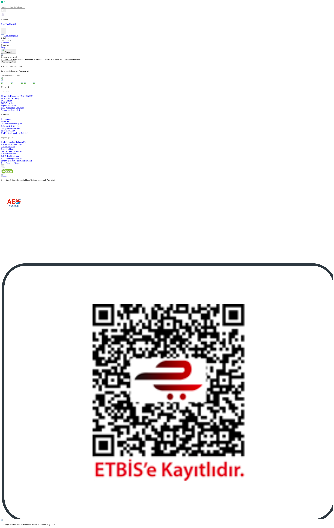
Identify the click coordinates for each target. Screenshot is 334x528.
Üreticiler (5, 43)
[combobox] (2, 165)
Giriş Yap (5, 24)
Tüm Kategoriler (11, 36)
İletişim (4, 47)
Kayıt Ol (12, 24)
